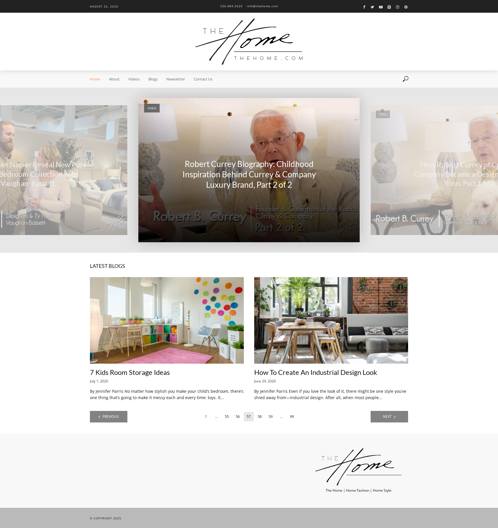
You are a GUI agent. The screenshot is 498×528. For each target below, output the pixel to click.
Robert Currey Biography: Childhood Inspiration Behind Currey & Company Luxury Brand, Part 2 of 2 (249, 174)
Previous (111, 416)
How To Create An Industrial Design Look (315, 372)
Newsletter (175, 79)
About (114, 79)
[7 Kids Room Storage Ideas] (167, 320)
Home (95, 79)
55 (227, 416)
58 (260, 416)
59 (271, 416)
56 (238, 416)
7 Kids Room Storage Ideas (130, 372)
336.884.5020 (231, 6)
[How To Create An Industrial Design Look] (331, 320)
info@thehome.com (262, 6)
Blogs (153, 79)
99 (292, 416)
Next (387, 416)
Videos (134, 79)
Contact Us (203, 79)
